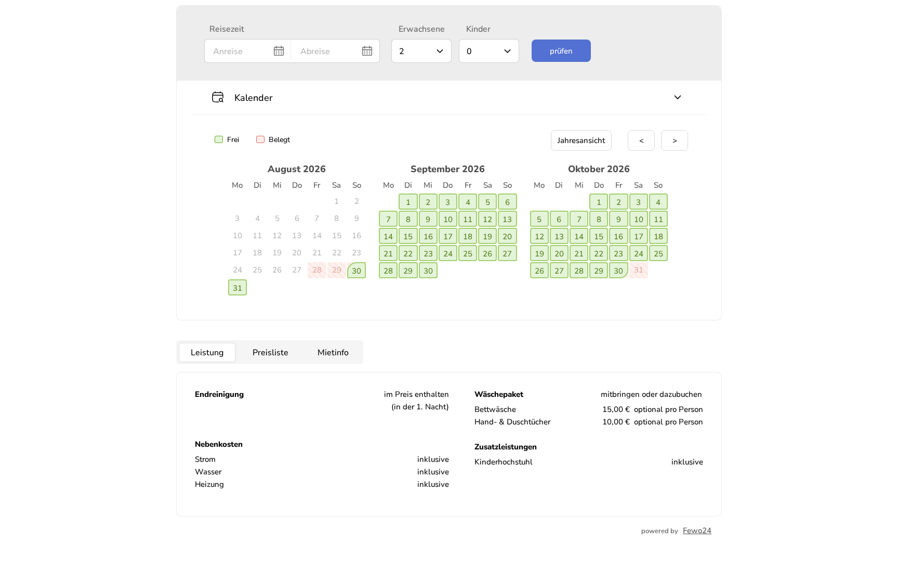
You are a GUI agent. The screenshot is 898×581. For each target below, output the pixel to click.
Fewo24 (697, 530)
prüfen (561, 51)
